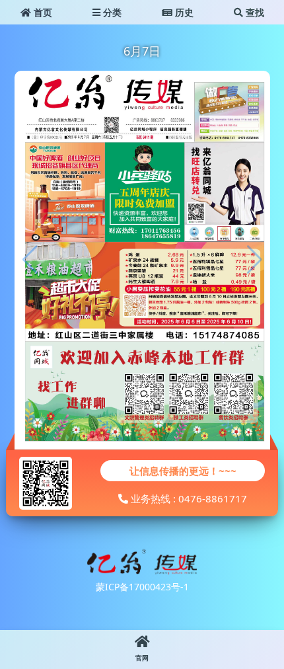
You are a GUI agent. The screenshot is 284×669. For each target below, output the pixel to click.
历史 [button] (183, 12)
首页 (41, 12)
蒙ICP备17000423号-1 (142, 586)
